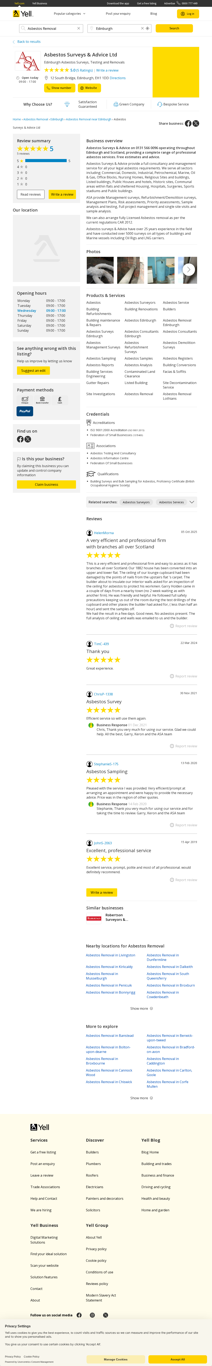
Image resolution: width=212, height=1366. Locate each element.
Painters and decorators (104, 1198)
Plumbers (93, 1163)
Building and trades (156, 1163)
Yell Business (39, 3)
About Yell (94, 1237)
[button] (78, 28)
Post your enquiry (118, 13)
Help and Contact (43, 1198)
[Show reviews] (33, 149)
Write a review (107, 70)
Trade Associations (45, 1187)
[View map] (46, 248)
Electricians (94, 1187)
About (35, 1300)
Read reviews (30, 194)
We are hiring (41, 1210)
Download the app (118, 3)
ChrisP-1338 (103, 694)
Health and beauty (155, 1198)
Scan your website (44, 1265)
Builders (92, 1152)
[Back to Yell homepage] (23, 13)
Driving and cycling (156, 1187)
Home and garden (155, 1210)
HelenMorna (104, 533)
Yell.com (19, 3)
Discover (95, 1140)
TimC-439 (101, 644)
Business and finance (157, 1175)
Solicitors (93, 1210)
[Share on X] (196, 123)
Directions (118, 78)
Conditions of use (99, 1272)
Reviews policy (97, 1283)
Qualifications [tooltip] (108, 474)
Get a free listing (146, 3)
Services (39, 1140)
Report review (186, 626)
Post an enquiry (42, 1163)
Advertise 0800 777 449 (181, 3)
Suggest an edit (33, 370)
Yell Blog (150, 1140)
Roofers (92, 1175)
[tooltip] (147, 28)
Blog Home (150, 1152)
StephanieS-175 (106, 764)
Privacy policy (96, 1249)
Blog (153, 13)
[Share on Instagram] (92, 1315)
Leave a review (41, 1175)
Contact (36, 1288)
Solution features (44, 1277)
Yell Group (97, 1225)
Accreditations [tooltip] (103, 422)
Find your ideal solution (48, 1254)
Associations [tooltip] (105, 446)
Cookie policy (96, 1260)
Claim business (46, 484)
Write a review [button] (62, 194)
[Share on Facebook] (188, 123)
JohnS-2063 (103, 843)
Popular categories (67, 13)
